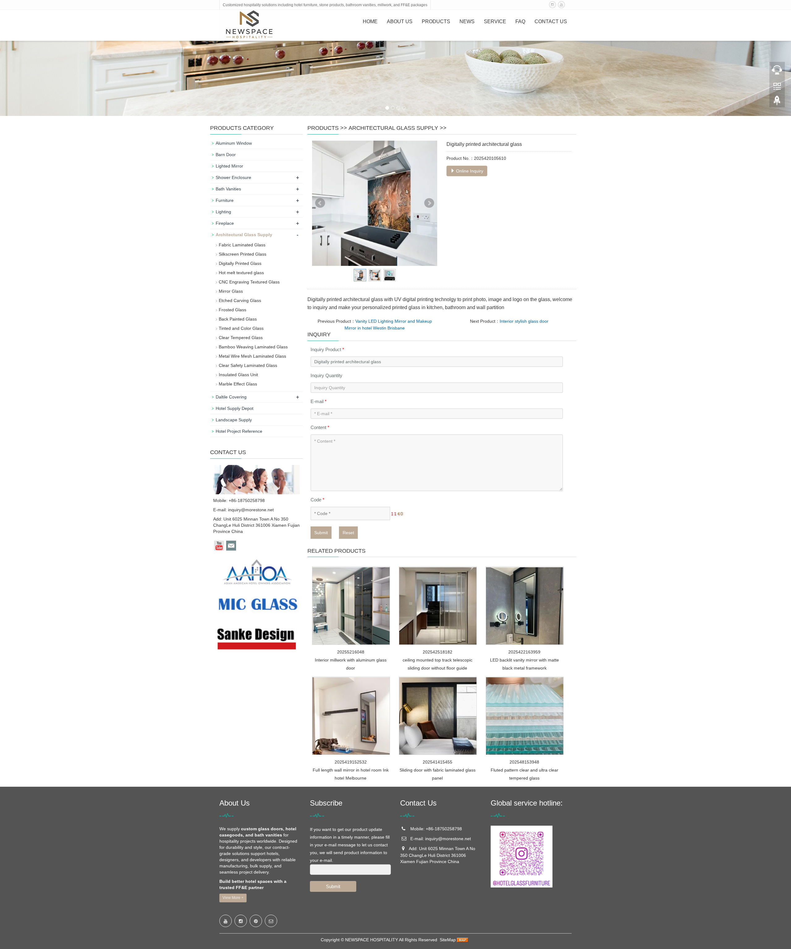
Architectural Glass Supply (393, 128)
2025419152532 (351, 762)
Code (317, 499)
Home (370, 21)
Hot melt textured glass (241, 272)
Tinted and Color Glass (241, 328)
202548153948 (524, 762)
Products (436, 21)
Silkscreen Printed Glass (242, 254)
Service (495, 21)
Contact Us (551, 21)
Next (429, 203)
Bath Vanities (228, 188)
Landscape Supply (234, 419)
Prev (320, 203)
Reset (348, 532)
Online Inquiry (469, 170)
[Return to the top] (777, 102)
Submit (321, 532)
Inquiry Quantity (326, 375)
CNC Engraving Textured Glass (249, 281)
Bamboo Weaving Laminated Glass (253, 346)
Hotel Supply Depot (234, 408)
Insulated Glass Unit (238, 374)
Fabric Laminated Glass (242, 244)
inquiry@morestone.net (251, 509)
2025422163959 (524, 651)
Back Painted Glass (238, 319)
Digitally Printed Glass (240, 263)
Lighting (223, 211)
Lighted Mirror (229, 166)
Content (320, 427)
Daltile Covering (231, 396)
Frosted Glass (232, 309)
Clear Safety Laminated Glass (248, 365)
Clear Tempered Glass (241, 337)
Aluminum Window (234, 143)
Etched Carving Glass (240, 300)
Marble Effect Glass (238, 383)
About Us (399, 21)
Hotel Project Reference (239, 431)
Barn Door (226, 154)
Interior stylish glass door (524, 321)
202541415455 (437, 762)
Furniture (225, 200)
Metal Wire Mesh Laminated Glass (252, 356)
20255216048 (350, 651)
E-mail (319, 401)
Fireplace (225, 223)
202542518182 (437, 651)
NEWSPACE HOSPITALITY (371, 939)
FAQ (520, 21)
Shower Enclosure (233, 177)
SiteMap (448, 939)
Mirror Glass (231, 291)
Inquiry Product (327, 349)
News (467, 21)
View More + (232, 898)
